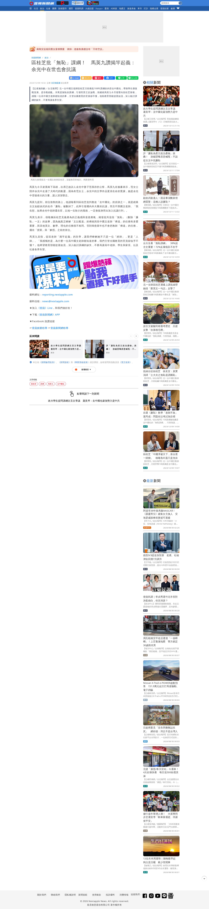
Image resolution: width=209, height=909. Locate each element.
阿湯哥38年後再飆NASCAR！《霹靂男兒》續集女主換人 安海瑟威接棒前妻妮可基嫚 (160, 514)
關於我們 (41, 894)
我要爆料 (97, 78)
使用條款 (96, 894)
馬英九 (50, 384)
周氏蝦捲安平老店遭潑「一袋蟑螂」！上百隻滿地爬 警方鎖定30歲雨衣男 (160, 642)
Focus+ (99, 8)
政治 (42, 8)
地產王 (122, 8)
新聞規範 (82, 894)
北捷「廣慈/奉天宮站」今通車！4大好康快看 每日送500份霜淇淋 (161, 772)
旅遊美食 (131, 8)
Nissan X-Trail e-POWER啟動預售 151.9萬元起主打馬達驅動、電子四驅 (161, 686)
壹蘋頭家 (164, 8)
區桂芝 (33, 384)
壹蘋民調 (79, 8)
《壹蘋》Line (44, 308)
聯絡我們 (55, 894)
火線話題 (89, 8)
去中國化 (60, 384)
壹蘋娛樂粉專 (39, 328)
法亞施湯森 (55, 83)
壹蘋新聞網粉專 (59, 328)
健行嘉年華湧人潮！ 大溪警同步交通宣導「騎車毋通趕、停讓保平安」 (160, 817)
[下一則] (136, 336)
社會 (48, 8)
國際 (54, 8)
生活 (36, 8)
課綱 (42, 384)
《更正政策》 (125, 362)
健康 (173, 8)
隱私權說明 (69, 894)
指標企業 (154, 8)
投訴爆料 (110, 894)
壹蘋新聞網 (36, 57)
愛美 (107, 8)
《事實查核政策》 (81, 362)
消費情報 (123, 894)
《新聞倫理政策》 (47, 362)
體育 (71, 8)
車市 (140, 8)
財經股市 (62, 8)
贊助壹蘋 (86, 78)
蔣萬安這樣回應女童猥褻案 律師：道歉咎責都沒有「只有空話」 (71, 49)
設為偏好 (74, 78)
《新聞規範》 (64, 362)
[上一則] (131, 336)
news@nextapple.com (55, 301)
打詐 (146, 8)
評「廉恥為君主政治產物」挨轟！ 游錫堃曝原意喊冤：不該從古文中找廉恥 (160, 157)
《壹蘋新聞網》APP (48, 314)
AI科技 (114, 8)
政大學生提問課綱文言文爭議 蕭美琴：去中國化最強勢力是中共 (160, 112)
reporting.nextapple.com (57, 294)
